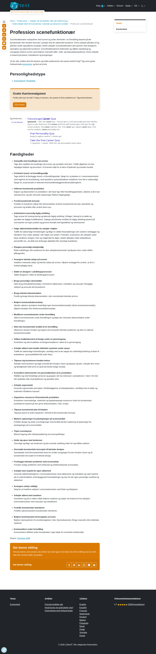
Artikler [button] (110, 6)
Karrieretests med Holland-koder (59, 611)
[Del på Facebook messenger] (4, 43)
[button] (143, 5)
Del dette (4, 21)
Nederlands (84, 614)
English (82, 604)
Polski (82, 629)
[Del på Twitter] (4, 30)
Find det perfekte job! (54, 604)
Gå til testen (20, 105)
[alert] (4, 650)
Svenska (83, 632)
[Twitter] (74, 565)
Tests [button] (99, 6)
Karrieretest (121, 29)
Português (83, 623)
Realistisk (31, 81)
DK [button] (136, 6)
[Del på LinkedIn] (4, 34)
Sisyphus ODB (23, 538)
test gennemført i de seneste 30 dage (28, 12)
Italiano (82, 620)
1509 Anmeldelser (136, 604)
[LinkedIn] (79, 565)
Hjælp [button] (128, 6)
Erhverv (120, 6)
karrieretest (27, 64)
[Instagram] (4, 39)
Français (83, 611)
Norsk (82, 626)
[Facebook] (69, 565)
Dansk (82, 636)
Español (83, 608)
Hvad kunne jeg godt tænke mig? (59, 608)
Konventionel (19, 81)
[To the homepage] (19, 6)
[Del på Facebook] (4, 26)
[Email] (4, 48)
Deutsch (83, 617)
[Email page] (94, 565)
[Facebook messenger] (89, 565)
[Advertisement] (130, 72)
